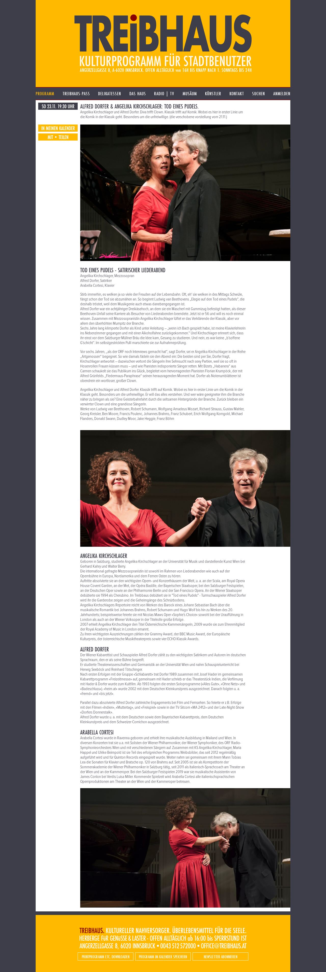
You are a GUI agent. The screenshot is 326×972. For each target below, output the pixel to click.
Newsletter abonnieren (220, 957)
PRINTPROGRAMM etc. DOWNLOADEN (105, 957)
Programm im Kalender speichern (163, 957)
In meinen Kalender (58, 128)
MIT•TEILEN (58, 137)
